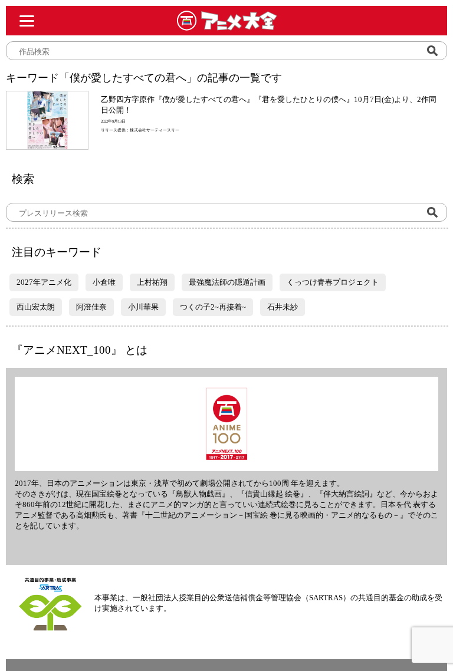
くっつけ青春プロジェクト (333, 282)
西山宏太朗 (36, 306)
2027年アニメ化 (44, 282)
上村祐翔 (152, 282)
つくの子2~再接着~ (213, 306)
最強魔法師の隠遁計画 (227, 282)
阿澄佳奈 (91, 306)
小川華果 (143, 306)
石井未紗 (282, 306)
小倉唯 (104, 282)
